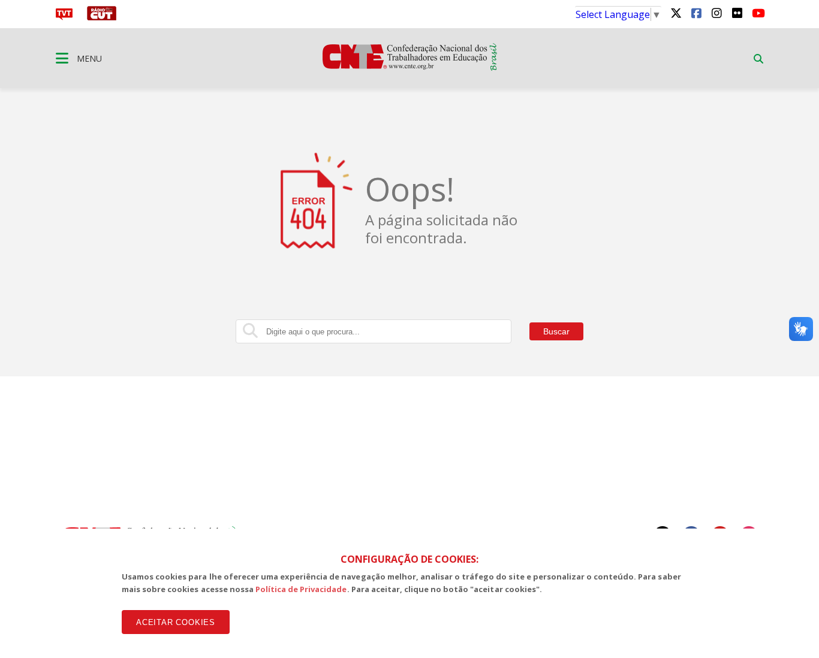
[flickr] (737, 13)
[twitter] (676, 13)
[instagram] (716, 13)
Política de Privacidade (301, 589)
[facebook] (696, 13)
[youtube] (757, 13)
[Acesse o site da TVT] (64, 16)
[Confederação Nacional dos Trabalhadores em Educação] (410, 67)
